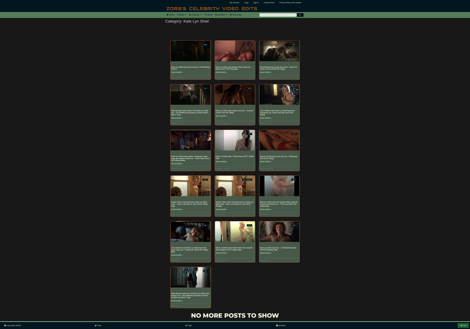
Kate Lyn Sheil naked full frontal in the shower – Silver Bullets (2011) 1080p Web (235, 249)
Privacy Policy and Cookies (290, 2)
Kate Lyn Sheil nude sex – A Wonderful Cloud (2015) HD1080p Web (278, 249)
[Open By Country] (201, 14)
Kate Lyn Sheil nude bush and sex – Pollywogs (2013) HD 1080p (278, 157)
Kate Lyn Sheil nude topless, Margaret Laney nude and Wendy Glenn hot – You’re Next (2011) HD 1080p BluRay (190, 158)
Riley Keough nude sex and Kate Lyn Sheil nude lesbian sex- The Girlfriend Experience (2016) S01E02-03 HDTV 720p (190, 295)
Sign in (256, 2)
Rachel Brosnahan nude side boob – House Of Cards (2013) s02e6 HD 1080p (278, 68)
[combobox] (278, 15)
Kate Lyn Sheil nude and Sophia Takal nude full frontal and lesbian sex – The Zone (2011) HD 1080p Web (278, 204)
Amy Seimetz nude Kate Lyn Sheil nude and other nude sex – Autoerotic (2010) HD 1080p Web (189, 250)
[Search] (300, 15)
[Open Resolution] (226, 14)
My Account (234, 2)
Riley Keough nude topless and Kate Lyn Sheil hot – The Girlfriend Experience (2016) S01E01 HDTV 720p (189, 113)
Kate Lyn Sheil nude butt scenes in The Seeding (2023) (190, 68)
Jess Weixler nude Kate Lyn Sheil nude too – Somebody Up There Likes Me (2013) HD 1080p (277, 113)
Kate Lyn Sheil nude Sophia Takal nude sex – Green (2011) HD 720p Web (234, 68)
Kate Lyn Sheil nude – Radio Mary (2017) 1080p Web (235, 157)
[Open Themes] (186, 14)
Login (246, 2)
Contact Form (269, 2)
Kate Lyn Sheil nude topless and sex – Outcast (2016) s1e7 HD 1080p (234, 112)
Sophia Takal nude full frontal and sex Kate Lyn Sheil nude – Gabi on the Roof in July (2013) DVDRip (234, 204)
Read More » (177, 72)
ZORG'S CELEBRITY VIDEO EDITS (212, 8)
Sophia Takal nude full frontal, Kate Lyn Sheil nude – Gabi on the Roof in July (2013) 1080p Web (189, 204)
